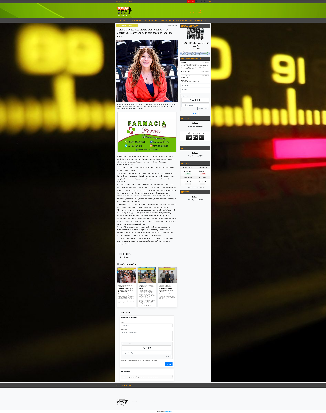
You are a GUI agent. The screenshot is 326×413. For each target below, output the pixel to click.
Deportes (177, 20)
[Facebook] (199, 1)
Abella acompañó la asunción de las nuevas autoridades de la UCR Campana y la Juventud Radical (166, 288)
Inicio (122, 20)
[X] (196, 1)
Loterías (140, 20)
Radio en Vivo (151, 20)
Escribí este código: (127, 344)
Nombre (123, 322)
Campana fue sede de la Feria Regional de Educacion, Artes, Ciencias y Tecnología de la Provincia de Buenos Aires (126, 288)
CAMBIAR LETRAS (203, 108)
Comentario (124, 329)
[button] (185, 1)
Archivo (192, 20)
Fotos (184, 20)
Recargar (168, 356)
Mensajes (131, 20)
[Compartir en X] (124, 257)
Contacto (201, 20)
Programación (165, 20)
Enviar (169, 364)
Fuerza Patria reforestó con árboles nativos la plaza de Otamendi (146, 286)
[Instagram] (202, 1)
